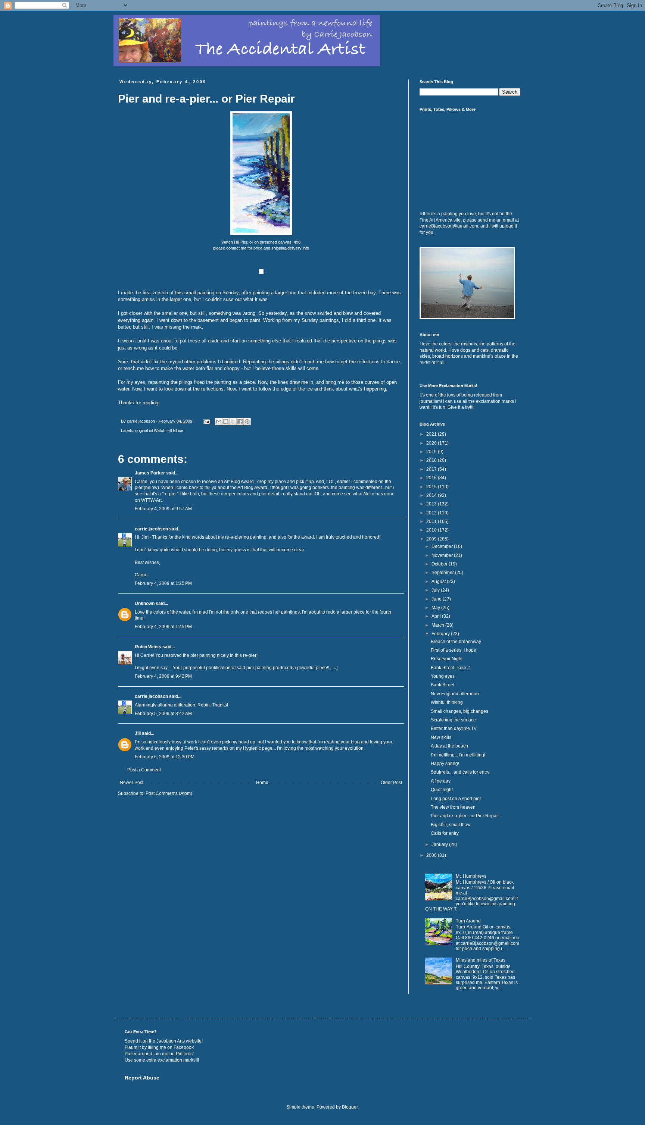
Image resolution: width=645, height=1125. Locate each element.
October (440, 564)
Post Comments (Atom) (169, 793)
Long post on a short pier (456, 798)
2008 (432, 855)
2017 (432, 469)
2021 (432, 434)
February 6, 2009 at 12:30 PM (164, 756)
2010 (432, 530)
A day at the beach (449, 746)
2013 (432, 504)
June (437, 599)
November (442, 555)
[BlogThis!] (226, 421)
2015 (432, 486)
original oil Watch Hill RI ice (159, 430)
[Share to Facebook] (240, 421)
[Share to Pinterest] (247, 421)
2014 (432, 495)
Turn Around (468, 921)
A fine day (441, 781)
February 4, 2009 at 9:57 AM (163, 508)
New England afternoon (455, 693)
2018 (432, 460)
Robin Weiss (148, 646)
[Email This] (218, 421)
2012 (432, 513)
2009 (432, 539)
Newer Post (131, 782)
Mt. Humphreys (471, 876)
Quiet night (442, 789)
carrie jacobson (151, 529)
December (442, 546)
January (440, 844)
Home (262, 782)
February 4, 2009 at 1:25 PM (163, 583)
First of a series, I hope (453, 650)
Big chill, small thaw (451, 824)
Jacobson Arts (170, 1041)
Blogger (350, 1107)
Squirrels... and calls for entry (460, 772)
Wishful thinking (447, 702)
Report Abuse (142, 1078)
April (436, 616)
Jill (138, 733)
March (438, 625)
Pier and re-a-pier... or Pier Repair (465, 815)
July (436, 590)
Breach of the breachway (456, 641)
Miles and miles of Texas (480, 960)
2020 (432, 443)
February (441, 633)
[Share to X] (233, 421)
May (436, 607)
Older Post (391, 782)
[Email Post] (206, 421)
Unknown (145, 603)
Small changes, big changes (459, 711)
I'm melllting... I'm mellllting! (458, 755)
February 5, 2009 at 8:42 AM (163, 713)
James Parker (150, 473)
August (439, 581)
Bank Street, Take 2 (450, 667)
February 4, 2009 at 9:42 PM (163, 676)
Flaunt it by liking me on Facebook (159, 1047)
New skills (441, 737)
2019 (432, 451)
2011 (432, 521)
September (443, 572)
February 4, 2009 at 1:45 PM (163, 626)
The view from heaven (453, 807)
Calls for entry (445, 833)
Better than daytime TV (454, 728)
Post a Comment (144, 770)
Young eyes (443, 676)
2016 (432, 477)
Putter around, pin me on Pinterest (159, 1053)
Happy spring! (445, 763)
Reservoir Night (446, 658)
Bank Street (442, 684)
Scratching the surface (453, 720)
